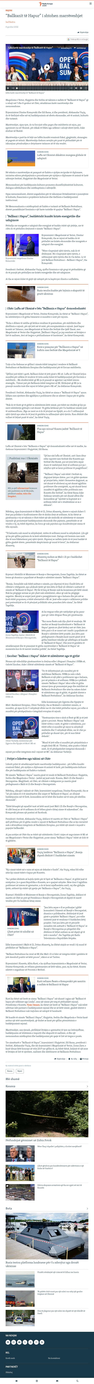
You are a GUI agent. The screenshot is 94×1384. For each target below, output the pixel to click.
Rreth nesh (10, 1358)
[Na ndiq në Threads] (30, 1342)
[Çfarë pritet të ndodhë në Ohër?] (23, 917)
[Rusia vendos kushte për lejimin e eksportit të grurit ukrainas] (21, 294)
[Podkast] (37, 1381)
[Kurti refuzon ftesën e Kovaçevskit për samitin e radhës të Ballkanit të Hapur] (21, 985)
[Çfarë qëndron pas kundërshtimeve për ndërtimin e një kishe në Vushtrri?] (20, 1173)
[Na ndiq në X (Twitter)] (25, 1342)
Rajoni (9, 11)
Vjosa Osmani (33, 1005)
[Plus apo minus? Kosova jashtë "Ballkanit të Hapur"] (21, 432)
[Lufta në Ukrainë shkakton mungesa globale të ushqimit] (21, 158)
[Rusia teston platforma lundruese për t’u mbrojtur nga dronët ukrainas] (47, 1236)
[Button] (82, 32)
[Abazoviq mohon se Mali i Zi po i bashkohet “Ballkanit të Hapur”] (21, 560)
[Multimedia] (16, 1381)
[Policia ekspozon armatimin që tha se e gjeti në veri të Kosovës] (20, 1192)
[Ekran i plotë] (85, 88)
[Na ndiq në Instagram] (13, 1342)
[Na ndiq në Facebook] (8, 1342)
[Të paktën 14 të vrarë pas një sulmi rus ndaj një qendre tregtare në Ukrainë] (20, 1298)
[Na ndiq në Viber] (36, 1342)
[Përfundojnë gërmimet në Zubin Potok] (47, 1114)
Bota (9, 1208)
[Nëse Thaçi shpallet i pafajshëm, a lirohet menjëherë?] (20, 1153)
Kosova (10, 1086)
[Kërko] (77, 1381)
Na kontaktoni (54, 1358)
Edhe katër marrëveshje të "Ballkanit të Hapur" (30, 48)
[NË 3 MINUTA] (57, 1381)
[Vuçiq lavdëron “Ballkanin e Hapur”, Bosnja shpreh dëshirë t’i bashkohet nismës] (21, 856)
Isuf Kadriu (10, 22)
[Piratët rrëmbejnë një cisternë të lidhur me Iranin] (20, 1279)
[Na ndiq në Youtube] (19, 1342)
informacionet (23, 488)
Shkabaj (9, 1372)
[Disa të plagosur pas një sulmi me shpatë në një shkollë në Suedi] (20, 1318)
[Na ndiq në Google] (42, 1342)
